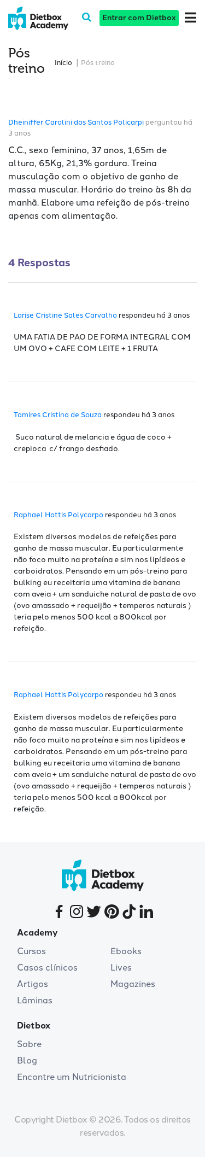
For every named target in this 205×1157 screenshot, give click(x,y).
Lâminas (34, 1000)
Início (63, 63)
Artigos (32, 984)
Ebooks (126, 951)
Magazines (132, 984)
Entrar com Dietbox (139, 17)
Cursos (31, 951)
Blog (27, 1060)
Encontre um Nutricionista (71, 1077)
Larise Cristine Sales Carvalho (65, 315)
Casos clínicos (47, 967)
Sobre (29, 1044)
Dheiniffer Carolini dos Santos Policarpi (76, 122)
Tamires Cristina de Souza (58, 415)
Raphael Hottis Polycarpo (58, 515)
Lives (121, 967)
